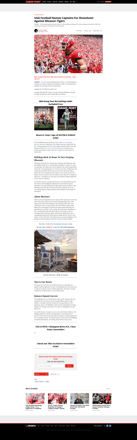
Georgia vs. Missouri (39, 381)
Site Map (68, 425)
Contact (55, 425)
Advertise (47, 425)
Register (102, 1)
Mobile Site (73, 425)
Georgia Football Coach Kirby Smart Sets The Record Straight (79, 407)
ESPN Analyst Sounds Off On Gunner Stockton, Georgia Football (101, 407)
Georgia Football (38, 14)
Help (52, 425)
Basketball (60, 1)
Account (42, 425)
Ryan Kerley (52, 410)
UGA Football (45, 82)
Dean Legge (30, 410)
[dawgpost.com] (33, 2)
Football (49, 1)
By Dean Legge (43, 30)
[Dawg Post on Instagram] (110, 426)
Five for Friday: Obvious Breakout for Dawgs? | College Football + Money (56, 407)
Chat (70, 1)
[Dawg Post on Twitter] (104, 426)
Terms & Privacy (61, 425)
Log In (99, 1)
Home (38, 425)
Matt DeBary (75, 410)
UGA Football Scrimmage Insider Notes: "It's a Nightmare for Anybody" (34, 407)
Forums (44, 1)
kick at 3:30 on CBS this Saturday (53, 148)
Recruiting (54, 1)
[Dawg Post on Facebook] (107, 426)
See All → (108, 388)
